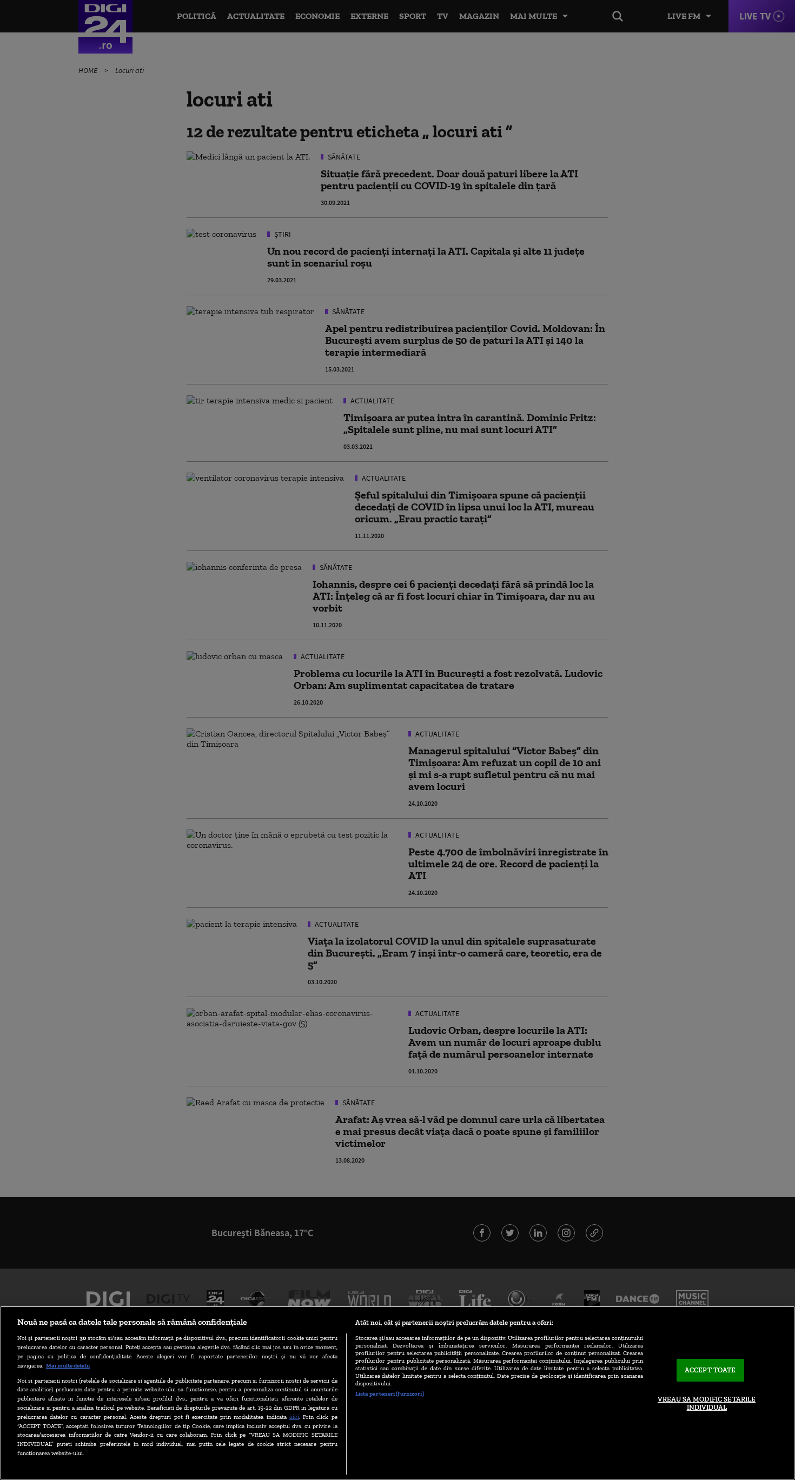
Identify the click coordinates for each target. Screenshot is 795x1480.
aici (294, 1416)
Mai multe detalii (68, 1365)
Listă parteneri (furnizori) (389, 1393)
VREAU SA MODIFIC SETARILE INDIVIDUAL (707, 1403)
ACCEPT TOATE (710, 1370)
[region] (397, 1393)
